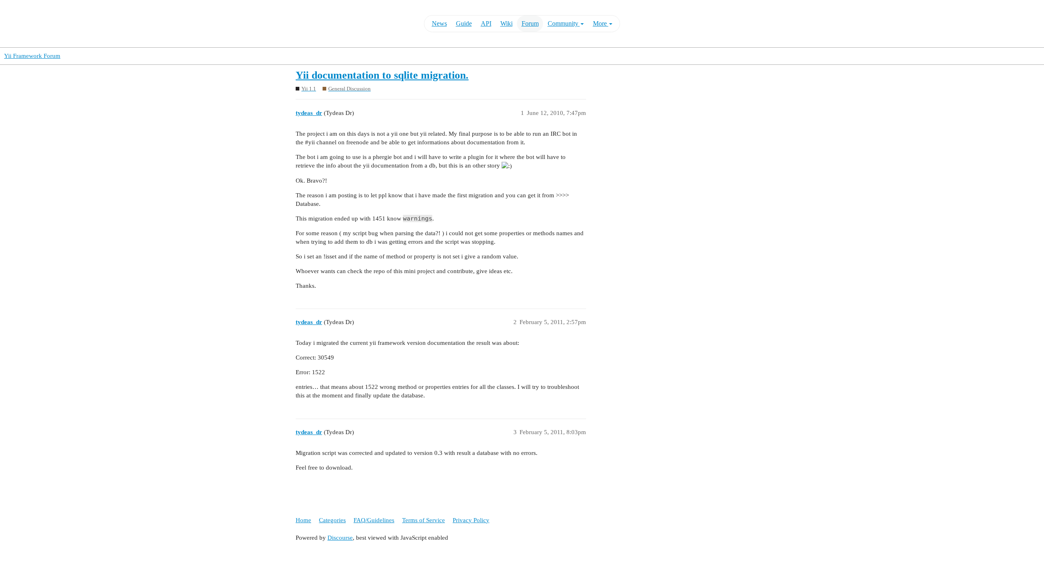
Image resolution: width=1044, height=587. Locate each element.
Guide (464, 23)
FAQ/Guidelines (374, 520)
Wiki (506, 23)
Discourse (340, 537)
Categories (332, 520)
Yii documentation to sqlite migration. (382, 75)
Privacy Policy (471, 520)
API (486, 23)
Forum (530, 23)
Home (303, 520)
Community (564, 23)
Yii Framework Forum (32, 56)
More (600, 23)
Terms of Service (423, 520)
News (439, 23)
